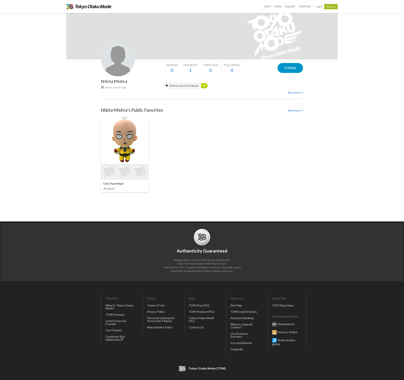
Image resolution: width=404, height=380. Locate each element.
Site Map (236, 305)
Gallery (290, 6)
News (278, 6)
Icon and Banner (241, 343)
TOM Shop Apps (283, 305)
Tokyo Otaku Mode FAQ (201, 319)
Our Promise (113, 330)
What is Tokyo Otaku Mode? (119, 306)
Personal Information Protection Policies (161, 319)
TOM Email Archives (243, 311)
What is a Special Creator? (241, 325)
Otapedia (305, 6)
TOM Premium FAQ (201, 311)
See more (294, 92)
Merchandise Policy (160, 327)
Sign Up (331, 6)
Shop (267, 6)
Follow (290, 68)
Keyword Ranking (242, 318)
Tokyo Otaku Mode (89, 6)
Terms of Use (156, 305)
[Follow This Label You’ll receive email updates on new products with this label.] (204, 85)
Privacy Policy (156, 311)
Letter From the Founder (115, 322)
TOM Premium (115, 314)
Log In (319, 6)
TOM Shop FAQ (199, 305)
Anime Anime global (283, 342)
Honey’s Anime (287, 332)
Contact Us (196, 327)
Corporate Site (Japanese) (115, 338)
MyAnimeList (286, 324)
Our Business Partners (239, 335)
